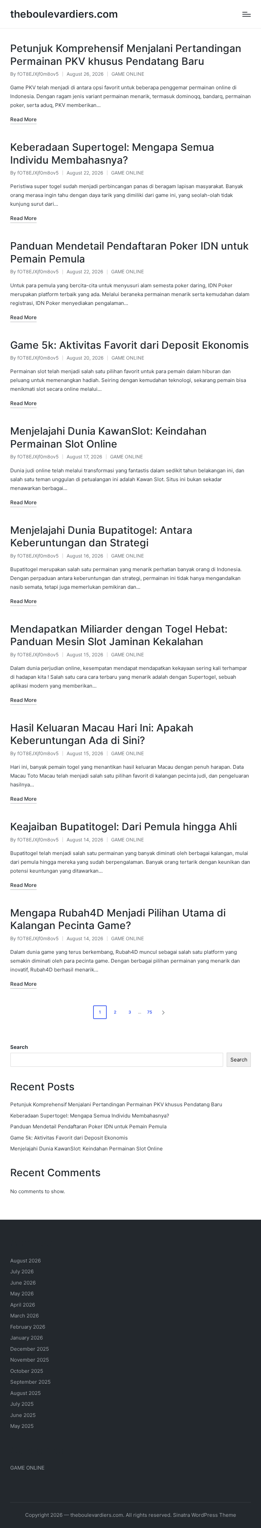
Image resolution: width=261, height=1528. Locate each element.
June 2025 (23, 1415)
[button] (164, 1012)
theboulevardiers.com (64, 14)
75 (149, 1012)
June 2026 (23, 1282)
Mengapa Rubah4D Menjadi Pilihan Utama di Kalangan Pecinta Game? (118, 919)
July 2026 (22, 1271)
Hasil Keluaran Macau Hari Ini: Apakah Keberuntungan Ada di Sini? (101, 734)
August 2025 (25, 1393)
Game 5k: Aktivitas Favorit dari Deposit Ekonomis (129, 345)
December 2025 (29, 1349)
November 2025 (29, 1360)
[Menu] (246, 14)
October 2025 (26, 1371)
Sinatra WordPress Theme (204, 1515)
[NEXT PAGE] (163, 1012)
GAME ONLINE (127, 74)
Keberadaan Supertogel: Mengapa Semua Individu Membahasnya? (112, 153)
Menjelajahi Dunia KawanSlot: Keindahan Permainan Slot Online (108, 437)
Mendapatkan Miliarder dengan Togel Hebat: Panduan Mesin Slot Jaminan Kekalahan (118, 635)
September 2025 (30, 1382)
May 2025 (22, 1426)
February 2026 (27, 1327)
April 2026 (22, 1305)
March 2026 (24, 1315)
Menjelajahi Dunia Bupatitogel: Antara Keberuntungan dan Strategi (101, 536)
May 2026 (22, 1293)
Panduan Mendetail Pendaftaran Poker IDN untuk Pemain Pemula (88, 1126)
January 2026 (26, 1337)
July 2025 (22, 1404)
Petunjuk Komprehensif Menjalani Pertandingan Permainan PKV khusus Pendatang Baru (125, 54)
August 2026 (25, 1260)
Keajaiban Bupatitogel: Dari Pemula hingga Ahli (123, 826)
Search (19, 1047)
